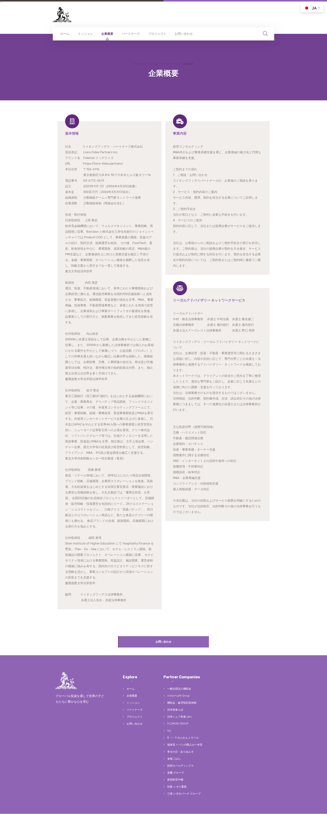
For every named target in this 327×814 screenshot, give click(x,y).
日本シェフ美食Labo (179, 716)
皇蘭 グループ (175, 772)
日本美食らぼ (175, 709)
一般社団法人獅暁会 (179, 688)
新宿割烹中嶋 (175, 779)
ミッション (85, 34)
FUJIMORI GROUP (177, 723)
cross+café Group (178, 695)
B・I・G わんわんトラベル (183, 737)
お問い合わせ (184, 34)
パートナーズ (131, 34)
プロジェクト (157, 34)
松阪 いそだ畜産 (177, 786)
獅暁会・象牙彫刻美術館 (181, 702)
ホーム (64, 34)
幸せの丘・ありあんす (180, 751)
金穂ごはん (174, 758)
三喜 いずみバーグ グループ (184, 793)
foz (169, 730)
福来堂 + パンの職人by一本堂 (184, 744)
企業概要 (107, 34)
